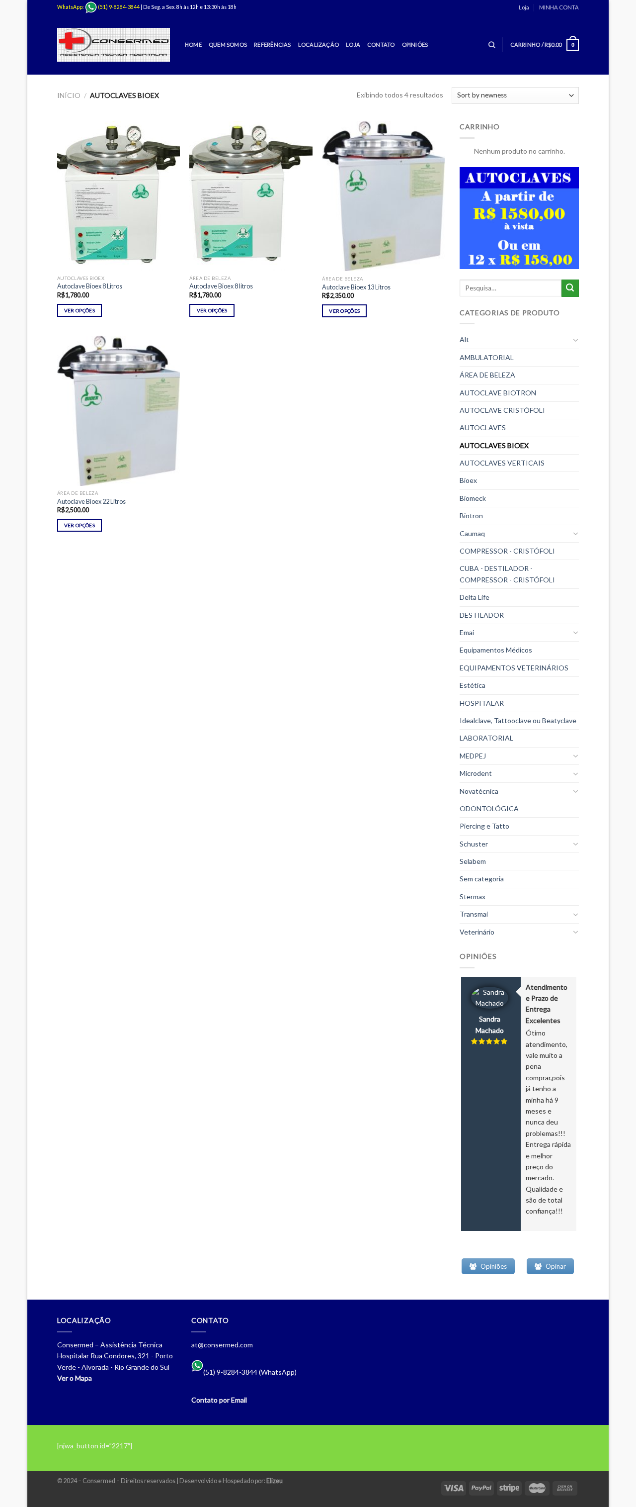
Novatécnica (479, 791)
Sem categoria (482, 878)
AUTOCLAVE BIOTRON (498, 392)
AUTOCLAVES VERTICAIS (502, 463)
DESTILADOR (482, 615)
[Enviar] (570, 288)
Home (193, 44)
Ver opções (79, 310)
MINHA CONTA (559, 7)
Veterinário (477, 932)
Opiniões (415, 44)
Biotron (471, 515)
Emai (467, 632)
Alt (464, 339)
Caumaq (472, 533)
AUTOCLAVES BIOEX (494, 445)
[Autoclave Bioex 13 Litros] (383, 196)
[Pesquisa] (491, 45)
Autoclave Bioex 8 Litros (89, 286)
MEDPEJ (473, 756)
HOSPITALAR (482, 703)
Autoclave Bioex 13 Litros (356, 287)
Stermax (472, 896)
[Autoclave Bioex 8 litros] (250, 196)
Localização (318, 44)
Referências (272, 44)
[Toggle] (575, 340)
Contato (381, 44)
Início (68, 95)
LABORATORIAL (486, 738)
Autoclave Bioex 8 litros (221, 286)
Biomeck (473, 498)
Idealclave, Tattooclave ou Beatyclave (518, 720)
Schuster (474, 844)
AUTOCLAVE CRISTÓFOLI (502, 410)
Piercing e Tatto (484, 826)
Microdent (476, 773)
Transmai (474, 914)
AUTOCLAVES (483, 427)
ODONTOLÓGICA (489, 808)
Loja (524, 7)
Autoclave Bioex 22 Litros (91, 501)
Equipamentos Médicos (496, 650)
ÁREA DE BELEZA (487, 375)
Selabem (473, 861)
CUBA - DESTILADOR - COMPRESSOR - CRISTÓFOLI (507, 573)
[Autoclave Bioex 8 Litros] (118, 196)
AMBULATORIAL (487, 357)
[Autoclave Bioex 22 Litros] (118, 410)
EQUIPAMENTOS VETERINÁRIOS (514, 667)
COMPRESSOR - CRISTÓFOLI (507, 551)
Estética (472, 685)
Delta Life (474, 597)
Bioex (468, 480)
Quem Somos (228, 44)
